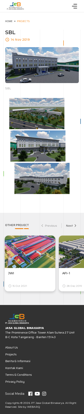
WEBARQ (33, 406)
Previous (51, 225)
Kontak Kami (14, 368)
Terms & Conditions (18, 374)
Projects (23, 21)
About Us (11, 347)
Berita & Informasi (17, 361)
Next (69, 225)
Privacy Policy (15, 381)
